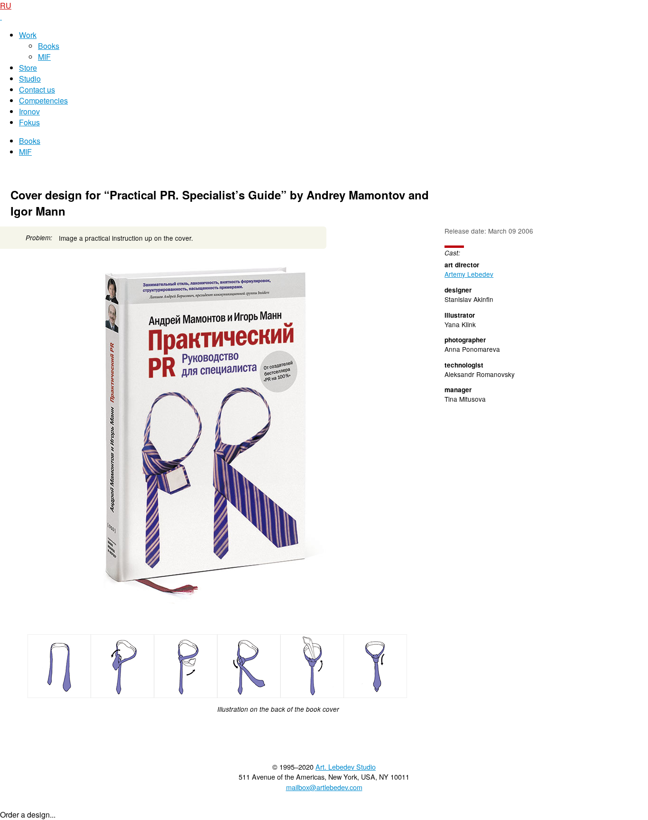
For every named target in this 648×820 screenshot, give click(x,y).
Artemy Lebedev (468, 274)
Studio (30, 78)
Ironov (29, 111)
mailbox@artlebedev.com (324, 787)
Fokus (29, 122)
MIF (44, 56)
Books (48, 45)
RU (5, 5)
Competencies (43, 100)
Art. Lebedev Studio (345, 767)
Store (28, 67)
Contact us (37, 89)
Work (28, 34)
